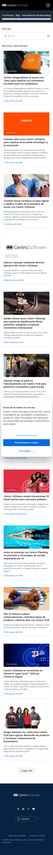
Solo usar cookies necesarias (26, 435)
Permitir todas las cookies (26, 443)
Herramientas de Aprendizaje (37, 15)
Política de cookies (37, 835)
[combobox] (29, 818)
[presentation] (26, 16)
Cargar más (26, 770)
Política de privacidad (16, 835)
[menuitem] (16, 836)
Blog (18, 15)
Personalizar (25, 451)
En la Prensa (8, 15)
